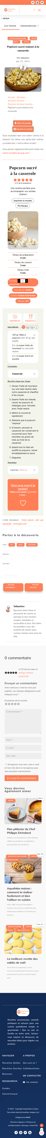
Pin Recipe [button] (23, 206)
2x (28, 327)
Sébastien (24, 58)
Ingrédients (15, 321)
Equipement (30, 321)
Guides (6, 1088)
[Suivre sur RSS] (30, 1132)
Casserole (17, 373)
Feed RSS (34, 1125)
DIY (11, 544)
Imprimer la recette (24, 129)
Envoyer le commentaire (21, 778)
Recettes (21, 97)
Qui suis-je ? (30, 1063)
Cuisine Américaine (26, 295)
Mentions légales (17, 1122)
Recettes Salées (11, 1063)
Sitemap (24, 1125)
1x (23, 327)
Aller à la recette (24, 123)
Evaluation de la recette (16, 700)
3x (32, 327)
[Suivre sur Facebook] (32, 2)
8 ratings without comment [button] (28, 672)
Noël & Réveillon (23, 930)
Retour (6, 18)
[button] (15, 180)
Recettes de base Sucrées (18, 38)
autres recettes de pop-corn (16, 153)
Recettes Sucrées (16, 100)
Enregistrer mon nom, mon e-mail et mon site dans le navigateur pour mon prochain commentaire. (22, 768)
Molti (28, 1117)
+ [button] (26, 280)
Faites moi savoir (18, 492)
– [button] (19, 280)
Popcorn (32, 544)
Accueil (11, 97)
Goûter (26, 41)
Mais (20, 544)
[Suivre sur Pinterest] (42, 2)
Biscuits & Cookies (14, 926)
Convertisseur (10, 1094)
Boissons (7, 1074)
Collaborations (31, 1068)
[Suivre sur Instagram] (37, 2)
